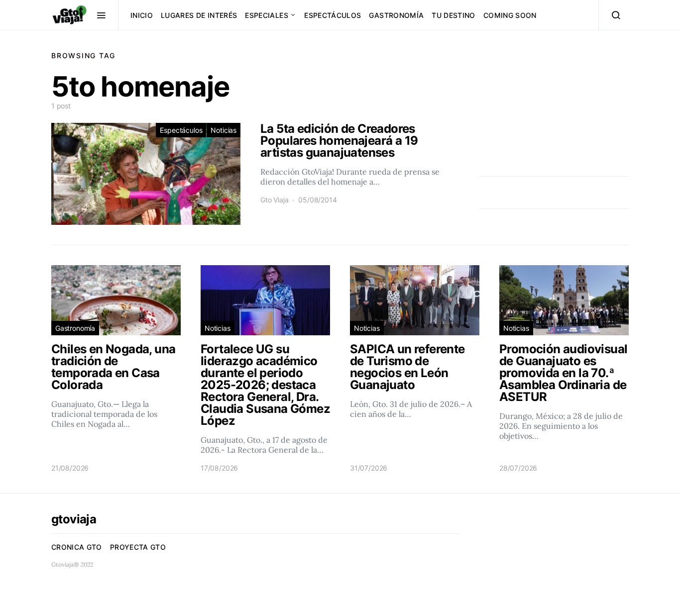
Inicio (141, 15)
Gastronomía (396, 15)
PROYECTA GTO (138, 547)
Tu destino (453, 15)
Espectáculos (332, 15)
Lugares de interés (199, 15)
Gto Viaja (274, 200)
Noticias (223, 130)
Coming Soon (510, 15)
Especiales (266, 15)
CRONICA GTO (76, 547)
